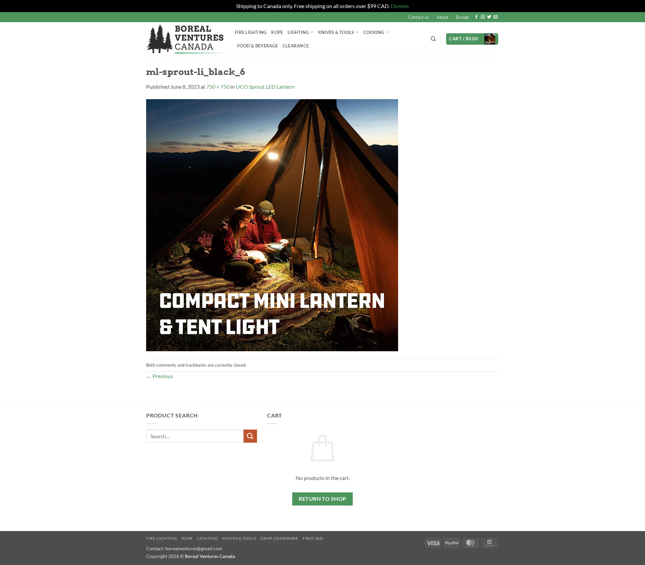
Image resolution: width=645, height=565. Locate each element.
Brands (462, 17)
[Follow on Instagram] (483, 17)
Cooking (373, 32)
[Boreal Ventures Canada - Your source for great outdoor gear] (185, 39)
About (442, 17)
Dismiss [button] (400, 6)
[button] (472, 39)
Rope (277, 32)
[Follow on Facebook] (476, 17)
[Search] (433, 39)
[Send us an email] (495, 17)
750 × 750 (217, 86)
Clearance (296, 45)
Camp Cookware (279, 538)
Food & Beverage (257, 45)
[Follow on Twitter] (489, 17)
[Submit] (250, 436)
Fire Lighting (250, 32)
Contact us (418, 17)
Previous (159, 376)
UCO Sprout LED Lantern (265, 86)
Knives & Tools (239, 538)
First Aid (313, 538)
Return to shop (322, 499)
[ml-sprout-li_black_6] (272, 224)
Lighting (298, 32)
